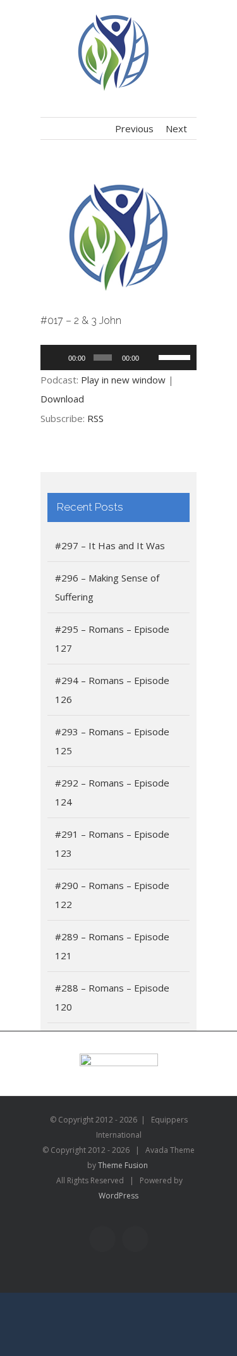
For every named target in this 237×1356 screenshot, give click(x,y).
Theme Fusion (123, 1165)
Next (176, 128)
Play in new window (123, 379)
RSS (95, 418)
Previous (134, 128)
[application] (118, 357)
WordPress (118, 1195)
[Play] (57, 357)
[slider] (174, 356)
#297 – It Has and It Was (110, 545)
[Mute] (151, 357)
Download (62, 398)
